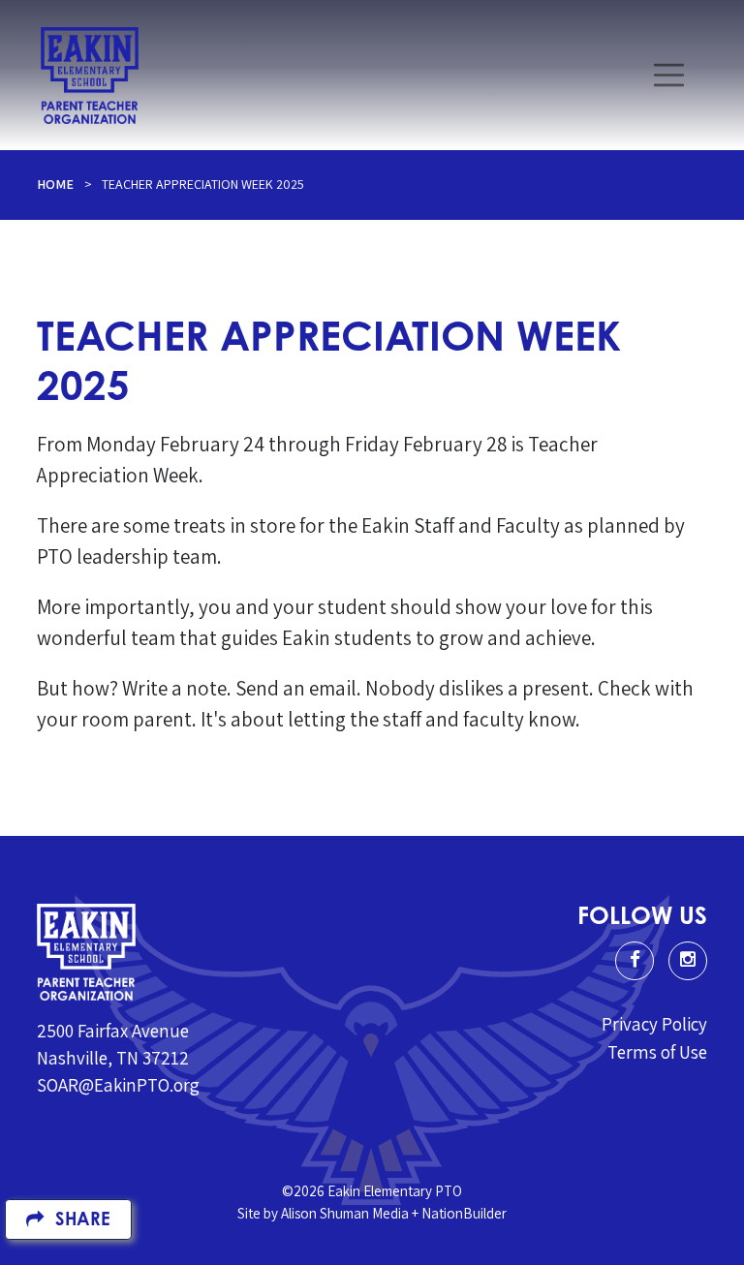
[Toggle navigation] (669, 75)
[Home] (90, 75)
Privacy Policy (654, 1023)
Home (55, 184)
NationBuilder (464, 1213)
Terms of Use (657, 1052)
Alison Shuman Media (345, 1213)
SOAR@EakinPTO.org (118, 1084)
